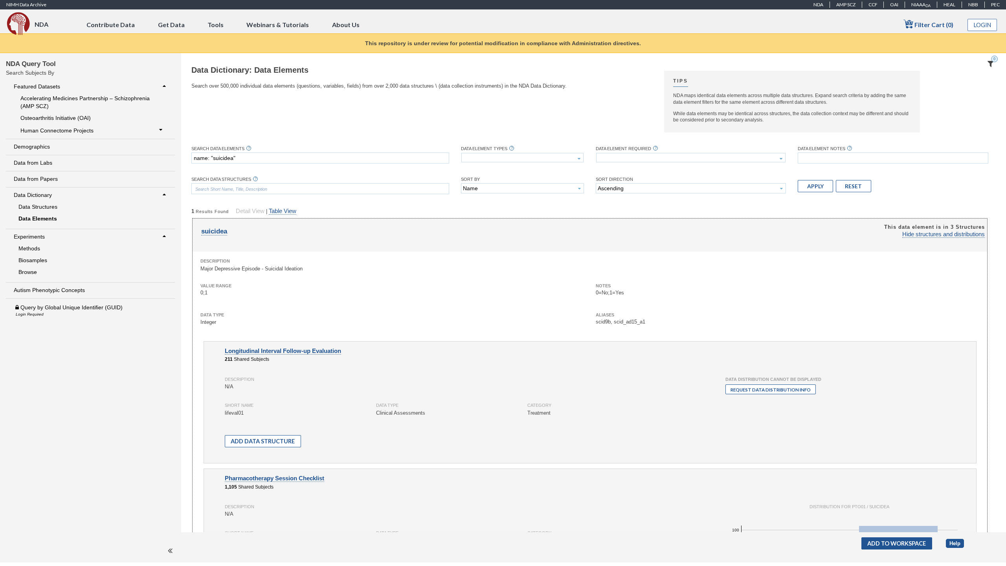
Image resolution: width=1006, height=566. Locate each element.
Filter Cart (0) (933, 24)
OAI (894, 4)
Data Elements (37, 218)
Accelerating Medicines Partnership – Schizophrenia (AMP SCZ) (85, 102)
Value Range (215, 285)
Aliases (605, 314)
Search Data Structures (221, 179)
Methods (29, 248)
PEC (995, 4)
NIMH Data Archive (26, 4)
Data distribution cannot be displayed (773, 379)
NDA (818, 4)
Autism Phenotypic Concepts (49, 290)
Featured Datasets (37, 86)
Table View (282, 211)
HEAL (949, 4)
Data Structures (37, 207)
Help (954, 543)
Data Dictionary (33, 195)
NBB (973, 4)
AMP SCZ (845, 4)
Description (215, 261)
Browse (27, 272)
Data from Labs (33, 163)
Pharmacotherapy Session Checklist (274, 478)
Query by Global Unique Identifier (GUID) (71, 307)
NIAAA (921, 5)
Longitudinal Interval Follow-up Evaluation (283, 351)
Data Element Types (484, 149)
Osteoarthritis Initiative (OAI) (55, 118)
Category (539, 405)
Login (982, 25)
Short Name (239, 405)
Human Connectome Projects (57, 130)
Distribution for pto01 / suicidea (849, 506)
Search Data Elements (217, 149)
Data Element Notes (821, 149)
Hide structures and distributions (943, 234)
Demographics (32, 146)
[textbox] (320, 158)
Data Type (212, 314)
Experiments (29, 236)
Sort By (470, 179)
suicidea (214, 231)
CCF (872, 4)
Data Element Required (623, 149)
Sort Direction (614, 179)
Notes (603, 285)
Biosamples (32, 260)
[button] (815, 186)
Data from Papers (36, 179)
